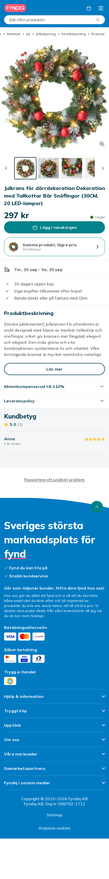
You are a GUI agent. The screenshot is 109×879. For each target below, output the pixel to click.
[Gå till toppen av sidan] (97, 507)
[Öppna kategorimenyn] (101, 8)
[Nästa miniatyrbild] (103, 168)
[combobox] (54, 19)
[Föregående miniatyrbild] (6, 168)
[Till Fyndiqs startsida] (15, 8)
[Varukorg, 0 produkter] (89, 8)
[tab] (25, 168)
